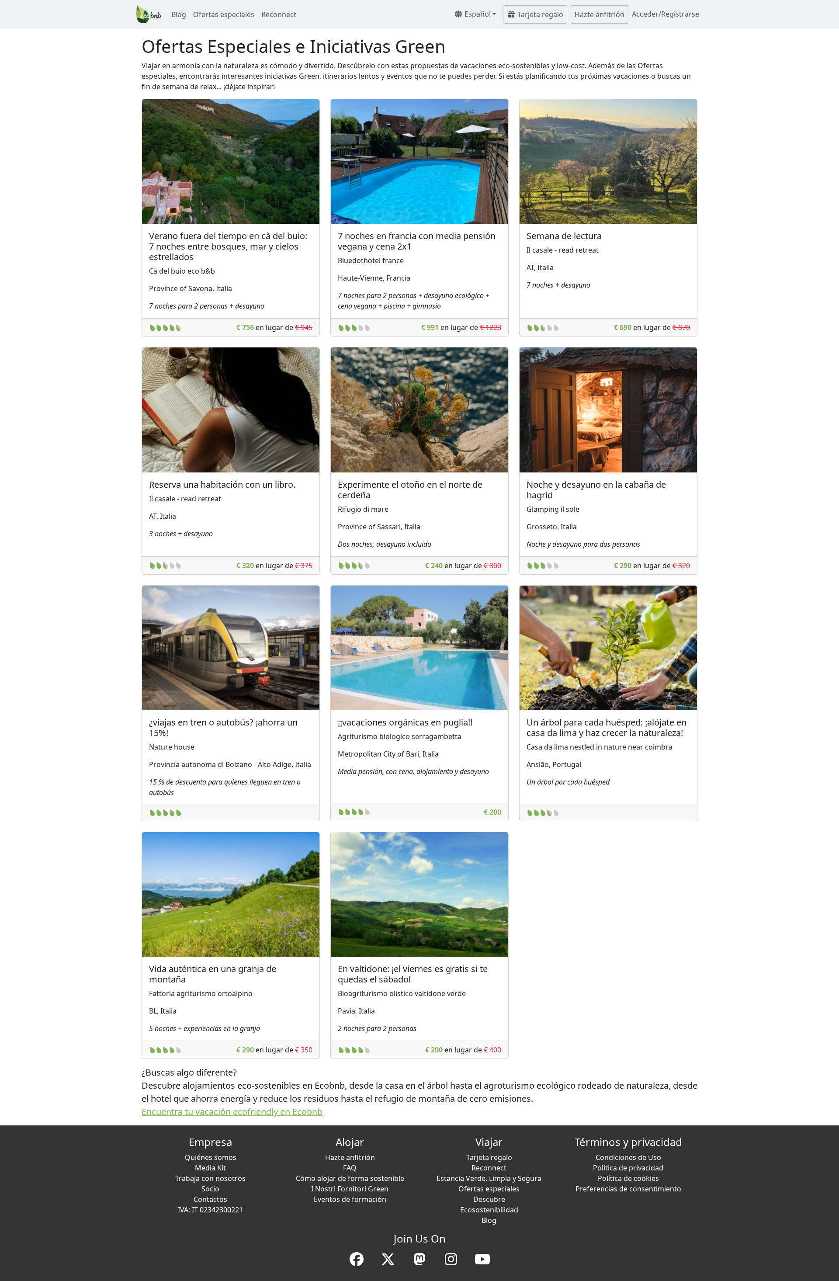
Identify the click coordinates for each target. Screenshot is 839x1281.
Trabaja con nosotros (210, 1178)
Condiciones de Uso (628, 1157)
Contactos (210, 1199)
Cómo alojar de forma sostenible (350, 1178)
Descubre (489, 1199)
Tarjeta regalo (539, 14)
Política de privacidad (628, 1168)
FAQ (350, 1168)
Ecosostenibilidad (489, 1210)
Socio (210, 1189)
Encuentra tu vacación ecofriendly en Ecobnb (232, 1112)
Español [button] (477, 14)
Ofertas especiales (223, 14)
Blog (178, 14)
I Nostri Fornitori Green (349, 1189)
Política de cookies (628, 1178)
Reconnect (278, 14)
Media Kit (210, 1168)
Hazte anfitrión (599, 14)
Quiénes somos (210, 1157)
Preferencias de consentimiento (628, 1189)
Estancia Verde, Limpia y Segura (489, 1178)
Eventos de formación (350, 1199)
